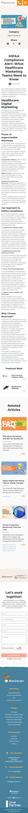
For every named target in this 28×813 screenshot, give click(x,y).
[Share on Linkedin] (19, 43)
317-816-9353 (15, 659)
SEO (14, 698)
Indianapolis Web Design (14, 722)
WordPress (14, 739)
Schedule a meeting (12, 359)
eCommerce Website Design (14, 714)
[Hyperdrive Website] (6, 387)
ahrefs (5, 545)
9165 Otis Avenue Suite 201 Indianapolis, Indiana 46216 (14, 759)
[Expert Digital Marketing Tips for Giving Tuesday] (14, 468)
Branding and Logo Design (14, 717)
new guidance (8, 110)
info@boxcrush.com (14, 781)
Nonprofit (6, 496)
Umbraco (14, 744)
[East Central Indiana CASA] (6, 376)
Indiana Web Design (14, 724)
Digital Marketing (14, 35)
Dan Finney (15, 84)
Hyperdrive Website (16, 387)
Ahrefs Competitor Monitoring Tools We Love (12, 527)
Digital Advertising (14, 693)
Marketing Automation (14, 700)
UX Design (14, 712)
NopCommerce (14, 741)
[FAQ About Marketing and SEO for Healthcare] (14, 423)
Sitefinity (14, 736)
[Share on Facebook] (8, 43)
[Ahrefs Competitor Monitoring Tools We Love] (14, 512)
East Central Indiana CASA (17, 376)
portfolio (7, 334)
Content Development (14, 695)
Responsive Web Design (14, 719)
